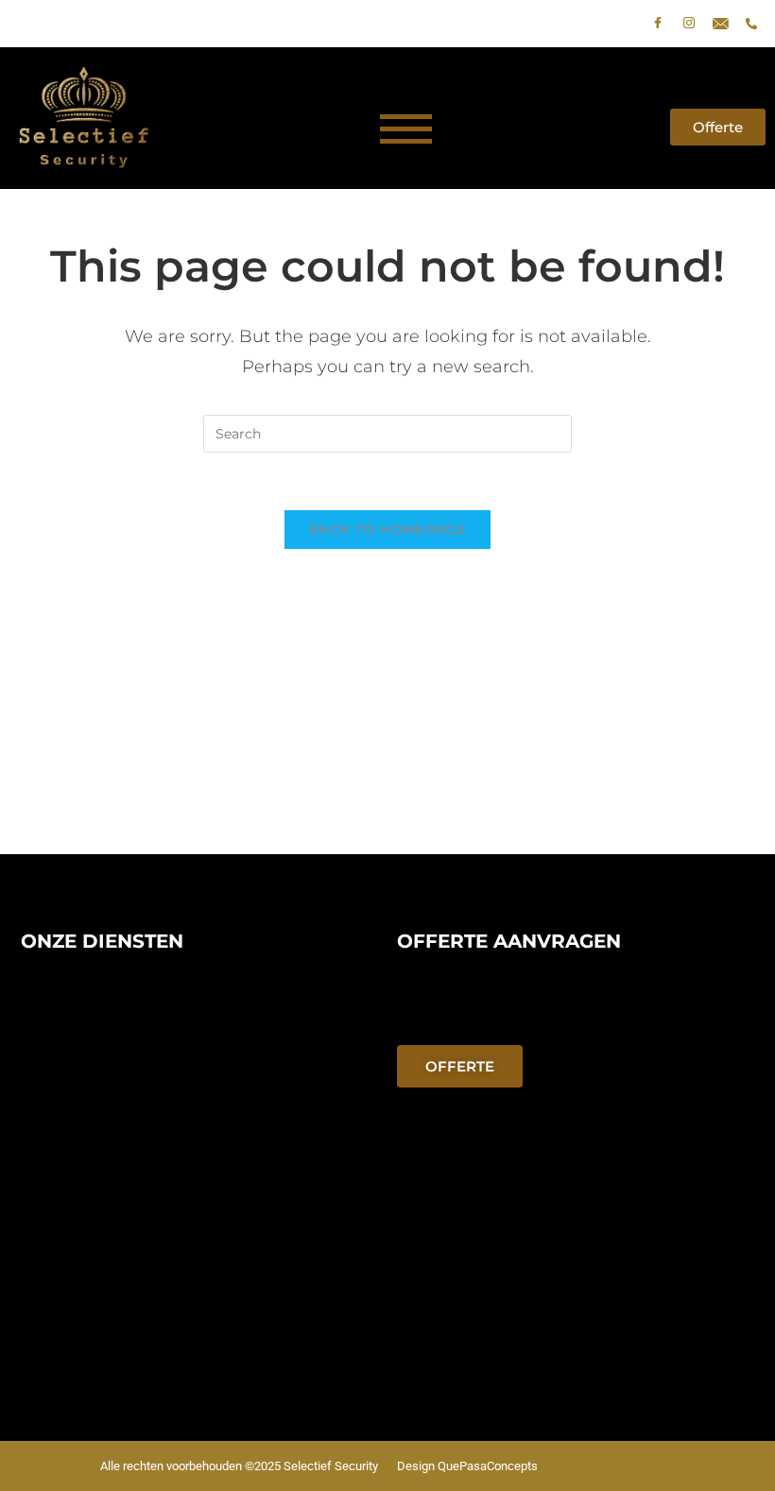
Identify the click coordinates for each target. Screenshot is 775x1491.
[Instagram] (689, 23)
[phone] (751, 23)
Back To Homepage (387, 529)
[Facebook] (658, 23)
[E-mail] (720, 23)
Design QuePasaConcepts (467, 1466)
